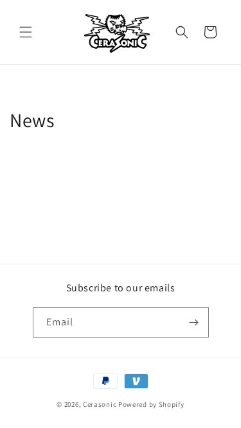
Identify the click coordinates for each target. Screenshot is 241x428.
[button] (26, 32)
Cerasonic (99, 404)
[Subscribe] (194, 322)
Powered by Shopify (151, 404)
